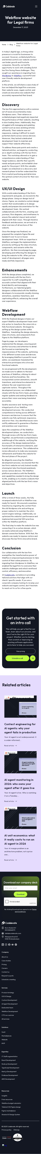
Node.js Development (9, 1064)
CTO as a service (8, 1015)
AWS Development (8, 1079)
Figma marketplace (9, 1111)
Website (4, 1040)
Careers (5, 968)
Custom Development (9, 1000)
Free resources (7, 1099)
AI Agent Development (9, 1004)
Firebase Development (10, 1075)
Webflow (18, 75)
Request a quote (7, 976)
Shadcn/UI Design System (11, 1115)
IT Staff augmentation (9, 1056)
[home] (8, 6)
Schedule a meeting (9, 980)
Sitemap (16, 1130)
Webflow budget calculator (11, 1103)
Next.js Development (9, 1072)
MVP (3, 1043)
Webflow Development (10, 1011)
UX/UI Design (6, 996)
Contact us (5, 972)
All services (5, 1019)
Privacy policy (6, 1130)
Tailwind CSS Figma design (11, 1107)
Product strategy (8, 993)
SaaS (3, 1032)
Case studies (6, 961)
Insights (4, 1096)
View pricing (20, 651)
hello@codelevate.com (13, 933)
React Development (9, 1060)
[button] (36, 6)
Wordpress (6, 75)
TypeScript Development (10, 1068)
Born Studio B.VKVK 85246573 (10, 929)
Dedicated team (7, 1008)
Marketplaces (6, 1036)
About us (5, 957)
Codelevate (10, 575)
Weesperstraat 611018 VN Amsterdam (12, 938)
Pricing (4, 964)
